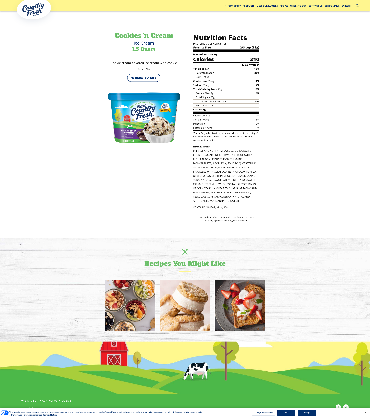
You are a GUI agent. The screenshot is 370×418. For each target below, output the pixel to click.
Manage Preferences (263, 412)
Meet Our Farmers (267, 5)
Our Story (234, 5)
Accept (307, 412)
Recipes (284, 5)
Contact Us (315, 5)
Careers (346, 5)
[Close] (365, 412)
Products (249, 5)
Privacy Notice (50, 415)
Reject (286, 412)
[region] (185, 413)
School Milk (332, 5)
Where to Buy (298, 5)
